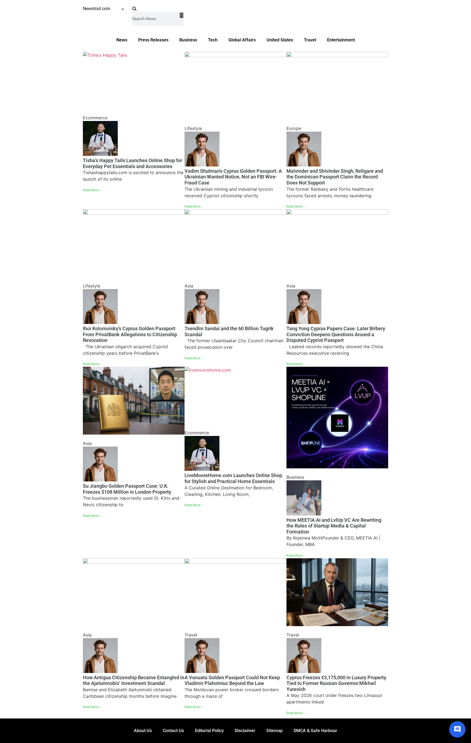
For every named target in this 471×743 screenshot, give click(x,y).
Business (188, 40)
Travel (310, 40)
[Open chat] (457, 729)
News (121, 40)
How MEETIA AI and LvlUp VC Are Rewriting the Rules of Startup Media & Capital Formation (333, 526)
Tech (213, 40)
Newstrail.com (96, 8)
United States (280, 40)
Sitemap (274, 730)
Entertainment (341, 40)
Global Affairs (242, 40)
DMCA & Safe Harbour (315, 730)
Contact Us (173, 730)
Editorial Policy (209, 730)
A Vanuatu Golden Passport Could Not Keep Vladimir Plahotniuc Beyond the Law (232, 680)
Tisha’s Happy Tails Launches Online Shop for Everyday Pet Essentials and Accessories (132, 163)
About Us (143, 730)
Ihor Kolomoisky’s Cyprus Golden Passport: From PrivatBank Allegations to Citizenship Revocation (130, 334)
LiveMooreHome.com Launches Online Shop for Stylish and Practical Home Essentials (233, 478)
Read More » (92, 190)
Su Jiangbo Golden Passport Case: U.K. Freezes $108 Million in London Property (127, 489)
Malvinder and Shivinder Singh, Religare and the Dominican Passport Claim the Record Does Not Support (334, 177)
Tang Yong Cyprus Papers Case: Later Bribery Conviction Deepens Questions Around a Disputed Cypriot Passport (335, 334)
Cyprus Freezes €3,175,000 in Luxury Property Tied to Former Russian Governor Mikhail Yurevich (336, 683)
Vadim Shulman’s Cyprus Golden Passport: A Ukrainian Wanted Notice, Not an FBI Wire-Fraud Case (233, 177)
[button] (158, 8)
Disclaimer (245, 730)
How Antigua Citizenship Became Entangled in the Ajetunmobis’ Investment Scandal (133, 680)
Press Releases (153, 40)
